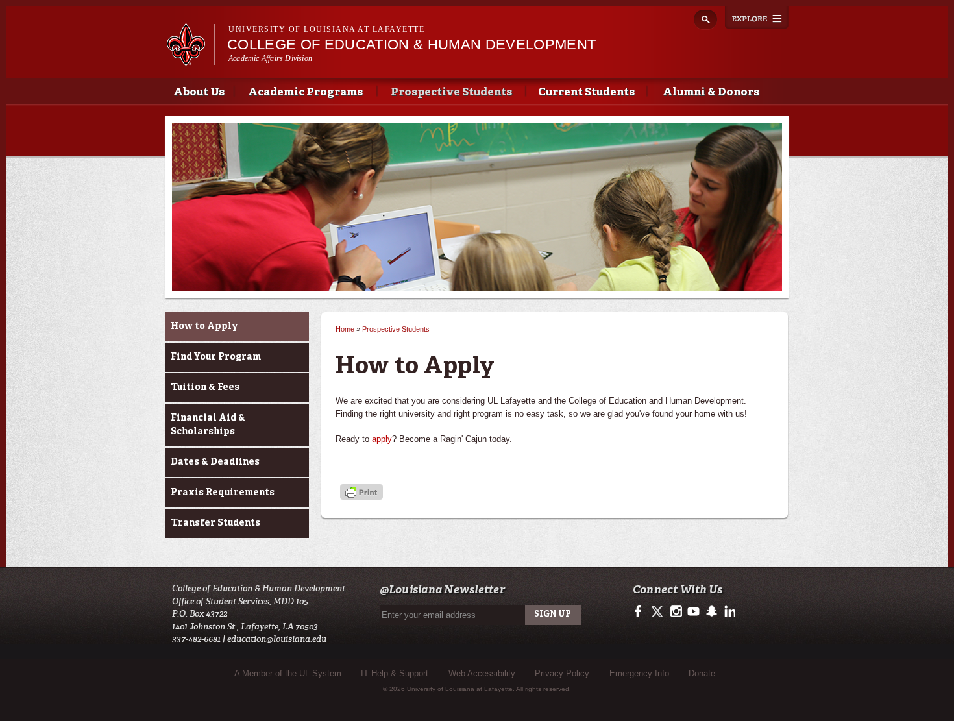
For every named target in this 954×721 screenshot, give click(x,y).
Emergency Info (639, 673)
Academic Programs (305, 92)
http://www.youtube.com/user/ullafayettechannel (693, 611)
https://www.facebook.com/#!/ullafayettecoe (641, 611)
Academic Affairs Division (270, 58)
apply (382, 439)
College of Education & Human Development (411, 44)
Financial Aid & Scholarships (208, 424)
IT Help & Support (394, 673)
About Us (199, 92)
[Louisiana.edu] (190, 59)
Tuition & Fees (205, 387)
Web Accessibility (481, 673)
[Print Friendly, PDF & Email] (361, 493)
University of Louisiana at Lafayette (326, 29)
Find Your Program (216, 356)
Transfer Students (215, 523)
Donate (702, 673)
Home (345, 329)
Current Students (586, 92)
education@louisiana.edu (276, 638)
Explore (757, 17)
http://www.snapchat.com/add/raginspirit (711, 611)
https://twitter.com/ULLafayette (658, 611)
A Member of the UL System (287, 673)
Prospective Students (451, 92)
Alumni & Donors (711, 92)
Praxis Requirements (223, 492)
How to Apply (204, 326)
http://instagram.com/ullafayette (676, 611)
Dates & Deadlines (215, 462)
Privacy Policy (562, 673)
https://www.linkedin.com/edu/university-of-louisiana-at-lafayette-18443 (728, 611)
